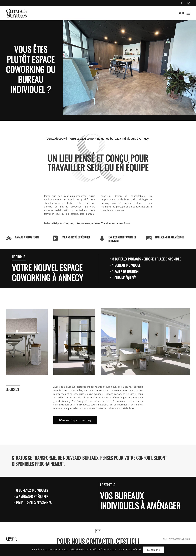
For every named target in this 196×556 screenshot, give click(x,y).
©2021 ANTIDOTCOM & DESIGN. (176, 539)
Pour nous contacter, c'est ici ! (98, 541)
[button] (184, 13)
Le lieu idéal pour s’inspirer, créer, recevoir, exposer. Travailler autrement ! (84, 223)
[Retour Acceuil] (16, 13)
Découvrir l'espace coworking (75, 420)
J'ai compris (153, 549)
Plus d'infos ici (133, 549)
